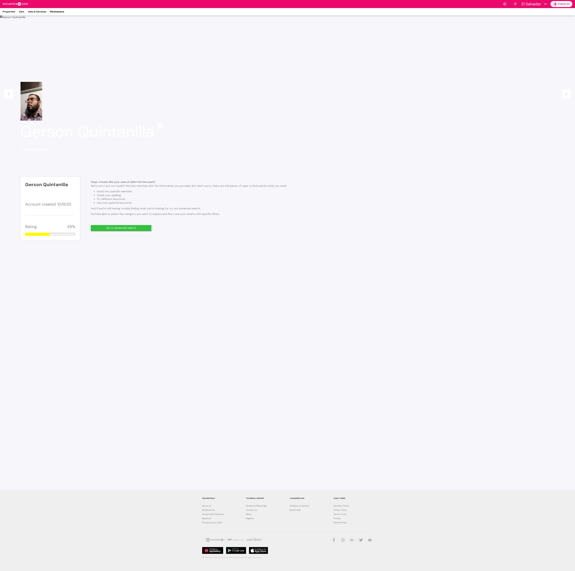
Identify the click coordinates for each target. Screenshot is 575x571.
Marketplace (57, 11)
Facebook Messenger (256, 505)
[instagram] (343, 540)
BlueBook (206, 518)
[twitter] (361, 540)
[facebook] (334, 540)
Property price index (212, 522)
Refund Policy (340, 522)
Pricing (337, 518)
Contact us (251, 510)
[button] (8, 93)
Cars (21, 11)
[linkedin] (352, 540)
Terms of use (340, 514)
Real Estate (295, 510)
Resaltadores (208, 510)
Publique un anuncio (300, 505)
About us (206, 505)
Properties (9, 11)
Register (250, 518)
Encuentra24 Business (213, 514)
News (248, 514)
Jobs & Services (37, 11)
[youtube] (370, 540)
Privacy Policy (340, 510)
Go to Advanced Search (121, 228)
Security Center (341, 505)
